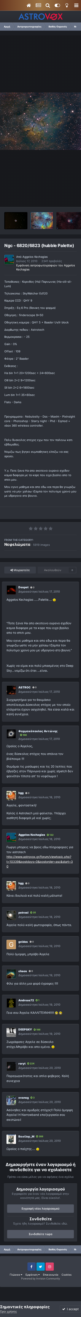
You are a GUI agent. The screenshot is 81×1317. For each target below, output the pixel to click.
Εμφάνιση (31, 1274)
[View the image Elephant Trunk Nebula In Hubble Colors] (42, 220)
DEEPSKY (25, 1029)
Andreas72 (26, 1000)
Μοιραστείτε (21, 570)
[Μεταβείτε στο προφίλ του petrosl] (11, 915)
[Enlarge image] (54, 599)
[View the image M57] (15, 220)
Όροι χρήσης (8, 1311)
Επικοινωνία (50, 1274)
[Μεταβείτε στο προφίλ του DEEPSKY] (11, 1032)
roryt (21, 1063)
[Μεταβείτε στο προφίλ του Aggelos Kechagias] (9, 259)
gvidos (23, 941)
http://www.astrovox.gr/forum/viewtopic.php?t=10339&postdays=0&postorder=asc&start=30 (39, 861)
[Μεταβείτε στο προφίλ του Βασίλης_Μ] (11, 1139)
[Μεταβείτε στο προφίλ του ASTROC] (11, 690)
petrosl (23, 912)
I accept (72, 1309)
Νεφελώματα (17, 544)
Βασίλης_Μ (26, 1136)
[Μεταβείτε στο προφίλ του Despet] (11, 590)
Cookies (66, 1274)
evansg (23, 1097)
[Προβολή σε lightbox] (40, 121)
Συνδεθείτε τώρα (40, 1234)
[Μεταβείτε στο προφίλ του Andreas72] (11, 1003)
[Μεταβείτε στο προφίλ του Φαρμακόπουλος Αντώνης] (11, 734)
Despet (23, 587)
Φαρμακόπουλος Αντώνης (38, 731)
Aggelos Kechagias (35, 256)
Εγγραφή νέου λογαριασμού (41, 1208)
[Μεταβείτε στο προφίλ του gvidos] (11, 944)
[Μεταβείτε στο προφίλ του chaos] (11, 974)
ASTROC (24, 687)
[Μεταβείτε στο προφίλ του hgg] (11, 795)
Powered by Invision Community (40, 1278)
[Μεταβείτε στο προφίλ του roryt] (11, 1066)
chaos (22, 971)
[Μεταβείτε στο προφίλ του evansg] (11, 1100)
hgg (21, 793)
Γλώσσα (15, 1274)
